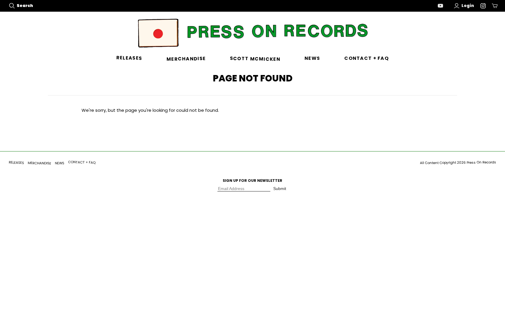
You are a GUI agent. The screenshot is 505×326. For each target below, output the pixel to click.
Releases (129, 58)
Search (25, 5)
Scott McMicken (255, 59)
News (312, 58)
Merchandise (185, 58)
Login (467, 5)
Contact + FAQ (366, 58)
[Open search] (12, 6)
